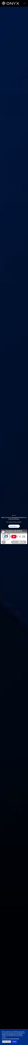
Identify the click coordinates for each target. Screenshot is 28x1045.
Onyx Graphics (10, 3)
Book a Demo (13, 531)
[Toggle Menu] (24, 3)
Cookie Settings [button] (6, 1041)
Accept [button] (14, 1041)
